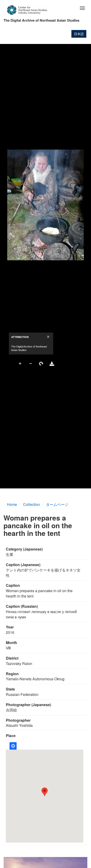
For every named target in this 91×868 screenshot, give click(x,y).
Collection (31, 504)
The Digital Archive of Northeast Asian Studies (41, 20)
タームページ (57, 504)
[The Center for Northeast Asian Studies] (27, 10)
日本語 (79, 33)
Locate (13, 746)
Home (12, 504)
